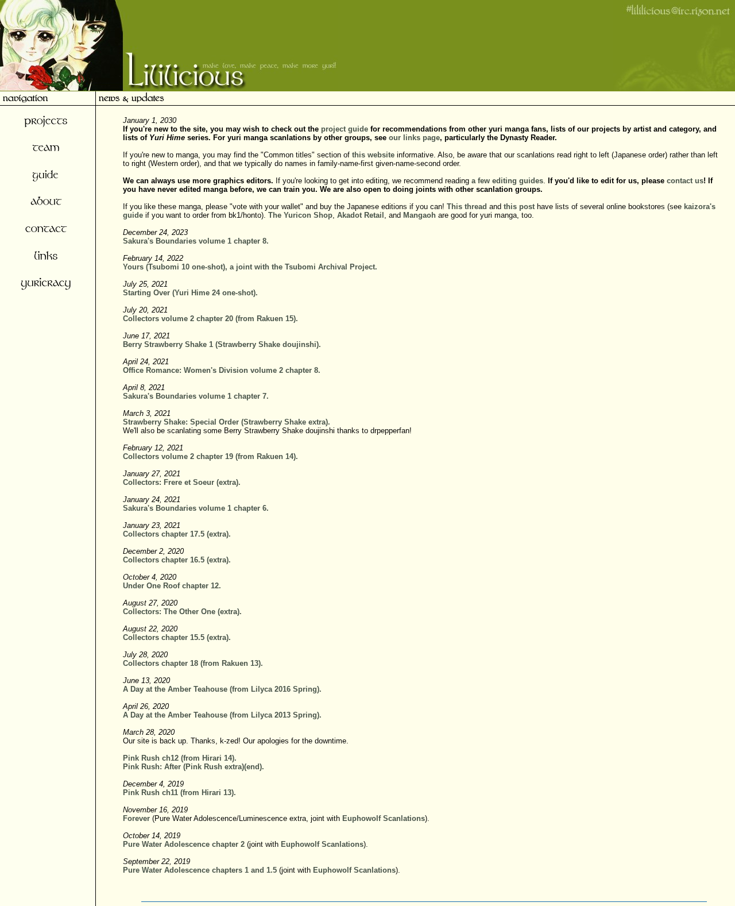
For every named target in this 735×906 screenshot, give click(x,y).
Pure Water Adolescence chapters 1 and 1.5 (200, 870)
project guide (344, 129)
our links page (414, 137)
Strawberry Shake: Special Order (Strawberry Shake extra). (226, 422)
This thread (467, 206)
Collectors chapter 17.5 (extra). (177, 534)
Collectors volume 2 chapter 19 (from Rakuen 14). (210, 456)
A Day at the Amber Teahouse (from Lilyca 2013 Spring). (222, 715)
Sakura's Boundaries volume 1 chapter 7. (196, 396)
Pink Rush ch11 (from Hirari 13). (179, 792)
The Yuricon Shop (300, 215)
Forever (136, 818)
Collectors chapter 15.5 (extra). (177, 637)
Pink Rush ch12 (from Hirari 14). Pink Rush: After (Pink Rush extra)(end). (193, 762)
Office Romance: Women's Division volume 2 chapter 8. (221, 370)
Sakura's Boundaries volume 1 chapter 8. (196, 241)
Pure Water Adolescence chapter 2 (184, 844)
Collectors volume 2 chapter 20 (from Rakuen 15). (210, 318)
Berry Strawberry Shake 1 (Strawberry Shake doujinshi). (222, 344)
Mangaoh (419, 215)
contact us (685, 180)
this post (519, 206)
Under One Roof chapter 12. (172, 585)
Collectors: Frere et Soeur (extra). (182, 482)
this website (373, 155)
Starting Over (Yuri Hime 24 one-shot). (190, 292)
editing (504, 180)
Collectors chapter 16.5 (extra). (177, 560)
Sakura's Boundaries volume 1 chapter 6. (196, 508)
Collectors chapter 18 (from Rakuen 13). (193, 663)
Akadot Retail (360, 215)
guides (531, 180)
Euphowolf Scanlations (383, 818)
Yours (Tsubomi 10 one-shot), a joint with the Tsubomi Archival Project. (250, 267)
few (484, 180)
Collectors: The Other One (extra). (182, 611)
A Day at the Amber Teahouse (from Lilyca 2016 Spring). (222, 689)
